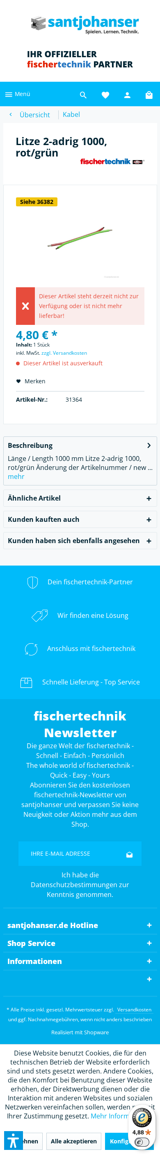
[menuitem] (17, 94)
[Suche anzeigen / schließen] (83, 94)
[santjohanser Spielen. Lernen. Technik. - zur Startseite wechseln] (80, 22)
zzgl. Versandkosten (64, 352)
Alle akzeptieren (74, 1141)
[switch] (142, 1142)
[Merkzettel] (105, 94)
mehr (16, 476)
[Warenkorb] (149, 94)
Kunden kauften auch (44, 519)
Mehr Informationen (122, 1116)
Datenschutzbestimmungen (74, 884)
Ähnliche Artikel (34, 498)
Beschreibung (30, 445)
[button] (13, 1140)
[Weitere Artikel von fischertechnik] (112, 165)
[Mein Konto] (127, 94)
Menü (21, 94)
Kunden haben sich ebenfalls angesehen (74, 540)
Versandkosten (134, 1009)
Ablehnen (24, 1141)
